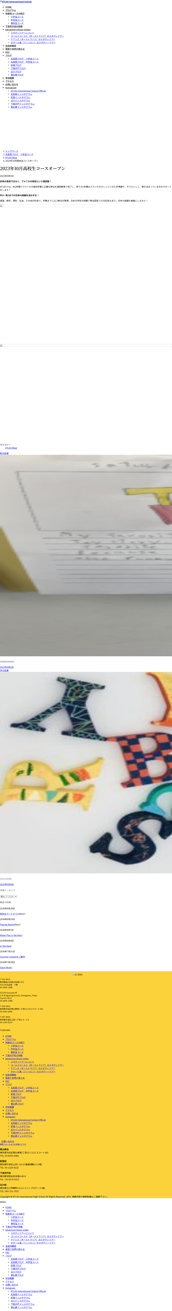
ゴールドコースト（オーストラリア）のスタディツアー (37, 36)
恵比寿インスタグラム (21, 107)
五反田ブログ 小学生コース (25, 58)
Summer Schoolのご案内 (12, 956)
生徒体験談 (10, 1074)
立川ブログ (16, 71)
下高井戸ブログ (18, 68)
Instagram (10, 1116)
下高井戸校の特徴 (14, 1055)
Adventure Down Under (17, 1058)
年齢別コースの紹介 (15, 1042)
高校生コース (17, 23)
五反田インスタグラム (21, 94)
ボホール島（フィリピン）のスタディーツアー (33, 42)
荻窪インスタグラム (20, 97)
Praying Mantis (7, 924)
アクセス (9, 1110)
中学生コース (17, 19)
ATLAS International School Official (28, 90)
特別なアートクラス (9, 913)
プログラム (10, 1039)
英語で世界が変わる (15, 1078)
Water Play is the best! (11, 935)
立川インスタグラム (20, 100)
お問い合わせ (11, 1113)
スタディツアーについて (22, 32)
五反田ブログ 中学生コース (25, 61)
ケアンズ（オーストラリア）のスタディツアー (33, 39)
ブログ (8, 1084)
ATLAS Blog (11, 447)
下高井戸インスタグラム (22, 103)
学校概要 (9, 1107)
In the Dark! (6, 946)
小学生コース (17, 16)
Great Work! (6, 967)
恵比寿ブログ (17, 74)
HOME (8, 1036)
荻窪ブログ (16, 65)
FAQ (7, 1081)
